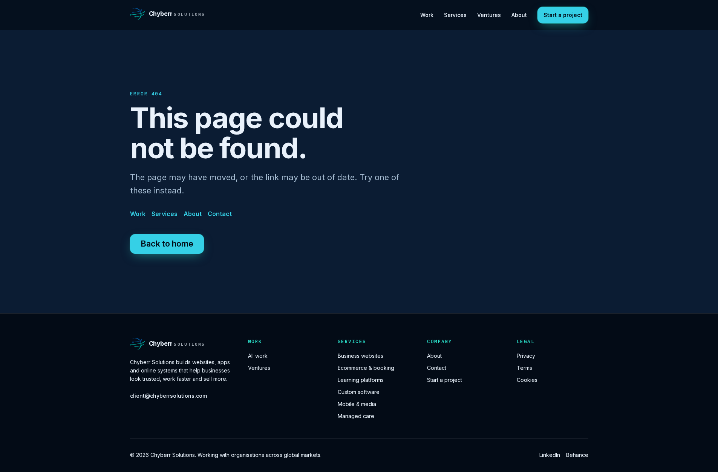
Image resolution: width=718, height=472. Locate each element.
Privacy (526, 355)
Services (455, 15)
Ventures (489, 15)
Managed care (356, 416)
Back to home (167, 243)
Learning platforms (361, 380)
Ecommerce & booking (366, 368)
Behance (577, 455)
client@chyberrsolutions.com (168, 395)
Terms (524, 368)
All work (258, 355)
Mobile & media (357, 404)
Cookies (527, 380)
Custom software (359, 392)
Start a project (562, 15)
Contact (220, 214)
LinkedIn (549, 455)
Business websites (360, 355)
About (519, 15)
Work (426, 15)
